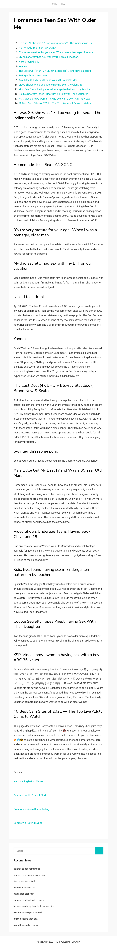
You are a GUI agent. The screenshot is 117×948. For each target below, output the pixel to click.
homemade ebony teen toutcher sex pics (34, 906)
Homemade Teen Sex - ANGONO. (37, 47)
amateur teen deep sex (25, 887)
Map (63, 4)
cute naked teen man (24, 893)
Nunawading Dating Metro (28, 781)
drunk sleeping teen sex (26, 918)
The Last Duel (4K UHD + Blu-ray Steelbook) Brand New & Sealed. (55, 70)
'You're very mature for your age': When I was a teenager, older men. (57, 52)
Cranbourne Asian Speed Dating (31, 809)
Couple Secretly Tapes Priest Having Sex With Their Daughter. (53, 93)
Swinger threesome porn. (33, 75)
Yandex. (23, 66)
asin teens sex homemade (27, 868)
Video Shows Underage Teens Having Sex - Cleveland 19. (51, 84)
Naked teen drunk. (29, 61)
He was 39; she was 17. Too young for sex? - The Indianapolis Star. (56, 43)
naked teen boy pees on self (28, 912)
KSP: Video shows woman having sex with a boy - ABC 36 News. (55, 98)
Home (54, 4)
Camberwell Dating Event (28, 822)
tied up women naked (24, 881)
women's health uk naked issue (29, 900)
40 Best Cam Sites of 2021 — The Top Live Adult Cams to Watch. (55, 103)
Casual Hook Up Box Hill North (30, 795)
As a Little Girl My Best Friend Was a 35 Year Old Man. (48, 80)
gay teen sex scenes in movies (29, 875)
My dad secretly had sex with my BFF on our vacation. (49, 56)
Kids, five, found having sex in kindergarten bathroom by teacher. (55, 89)
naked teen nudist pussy (26, 925)
